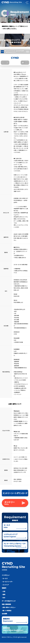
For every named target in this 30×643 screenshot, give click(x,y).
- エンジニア (5, 585)
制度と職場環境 (6, 604)
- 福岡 (3, 594)
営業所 (4, 588)
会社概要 (4, 614)
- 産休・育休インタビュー (9, 607)
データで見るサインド (9, 601)
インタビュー (6, 575)
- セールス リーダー (7, 582)
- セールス (5, 578)
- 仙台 (3, 598)
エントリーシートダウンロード (15, 493)
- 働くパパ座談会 (6, 610)
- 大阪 (3, 591)
